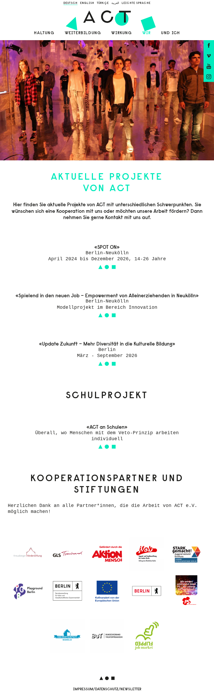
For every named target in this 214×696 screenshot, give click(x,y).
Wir (146, 33)
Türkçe (103, 3)
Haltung (44, 33)
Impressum (83, 689)
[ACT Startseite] (107, 16)
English (87, 3)
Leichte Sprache (136, 3)
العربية (115, 3)
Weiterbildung (83, 33)
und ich (170, 33)
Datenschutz (106, 689)
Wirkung (121, 33)
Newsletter (130, 689)
